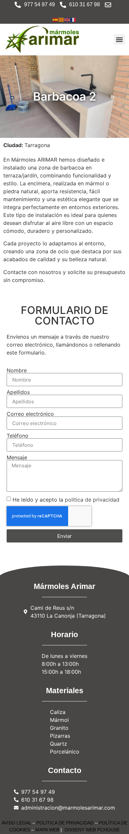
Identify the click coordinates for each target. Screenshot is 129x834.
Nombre (17, 370)
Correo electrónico (30, 414)
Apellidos (18, 392)
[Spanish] (56, 19)
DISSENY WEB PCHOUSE (92, 829)
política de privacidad (92, 499)
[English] (67, 19)
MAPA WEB (47, 829)
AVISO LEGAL (16, 822)
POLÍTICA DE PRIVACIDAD (65, 822)
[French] (73, 19)
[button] (119, 39)
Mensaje (17, 457)
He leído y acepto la (66, 499)
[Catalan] (61, 19)
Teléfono (17, 435)
